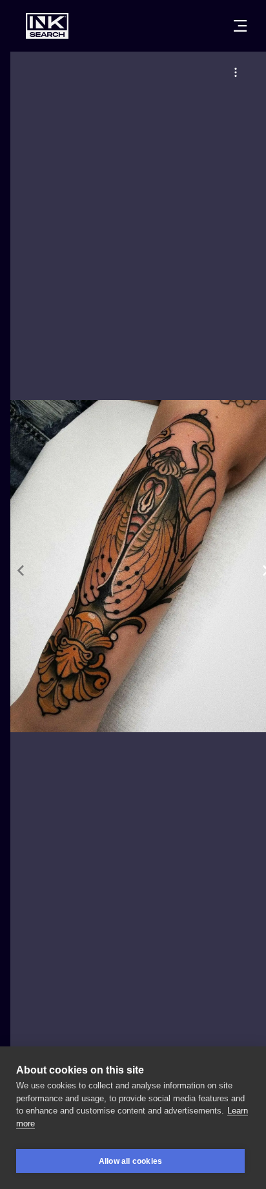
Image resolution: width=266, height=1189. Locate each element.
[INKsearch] (47, 26)
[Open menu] (240, 25)
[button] (235, 72)
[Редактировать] (235, 72)
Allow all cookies (130, 1161)
